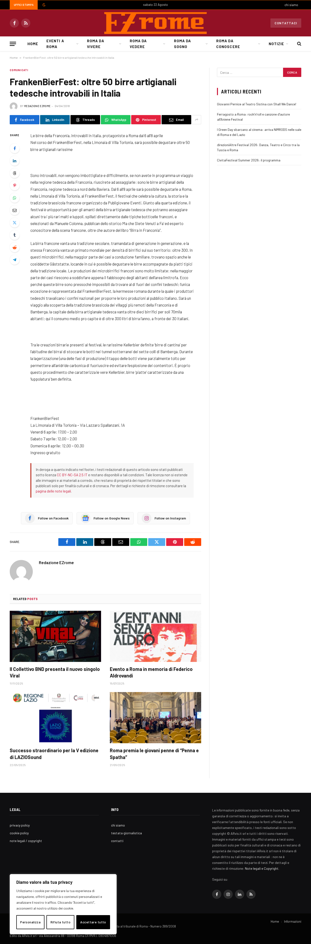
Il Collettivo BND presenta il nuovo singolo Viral (55, 672)
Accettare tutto (93, 922)
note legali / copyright (26, 841)
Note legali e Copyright (261, 868)
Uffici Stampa (24, 4)
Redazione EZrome (37, 106)
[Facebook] (14, 148)
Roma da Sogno (182, 44)
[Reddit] (14, 247)
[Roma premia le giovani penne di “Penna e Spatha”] (155, 718)
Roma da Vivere (95, 44)
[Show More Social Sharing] (196, 119)
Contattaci (286, 23)
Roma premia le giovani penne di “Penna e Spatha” (154, 753)
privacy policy (20, 825)
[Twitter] (14, 222)
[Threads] (14, 173)
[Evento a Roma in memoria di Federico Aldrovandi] (155, 636)
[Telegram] (14, 260)
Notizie (276, 44)
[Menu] (13, 43)
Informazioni (292, 921)
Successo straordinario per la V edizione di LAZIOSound (54, 753)
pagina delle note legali (53, 491)
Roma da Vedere (138, 44)
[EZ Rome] (155, 23)
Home (32, 44)
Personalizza (30, 922)
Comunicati (19, 70)
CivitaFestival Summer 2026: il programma (248, 160)
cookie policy (19, 833)
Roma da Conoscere (228, 44)
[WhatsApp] (14, 198)
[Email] (14, 210)
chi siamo (291, 5)
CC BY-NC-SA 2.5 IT (72, 475)
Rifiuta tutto (60, 922)
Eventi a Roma (55, 44)
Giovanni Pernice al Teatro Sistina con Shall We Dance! (256, 104)
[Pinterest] (14, 185)
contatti (117, 841)
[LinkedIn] (14, 161)
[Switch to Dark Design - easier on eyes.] (43, 5)
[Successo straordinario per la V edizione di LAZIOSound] (55, 718)
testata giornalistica (126, 833)
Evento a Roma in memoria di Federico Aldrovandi (151, 672)
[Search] (298, 43)
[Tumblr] (14, 235)
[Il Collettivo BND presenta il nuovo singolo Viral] (55, 636)
